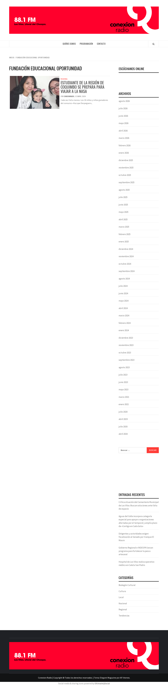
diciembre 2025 (126, 160)
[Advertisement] (139, 473)
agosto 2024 (124, 278)
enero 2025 (124, 241)
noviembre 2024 (126, 256)
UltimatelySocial (102, 683)
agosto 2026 (124, 101)
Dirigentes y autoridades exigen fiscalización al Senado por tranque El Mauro (136, 537)
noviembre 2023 (126, 345)
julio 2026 (123, 108)
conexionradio (69, 96)
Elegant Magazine (108, 677)
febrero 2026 (124, 145)
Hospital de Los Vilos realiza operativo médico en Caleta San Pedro (136, 563)
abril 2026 (123, 130)
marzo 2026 (124, 138)
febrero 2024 (124, 323)
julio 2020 (123, 411)
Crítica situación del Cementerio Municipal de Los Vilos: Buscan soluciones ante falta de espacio (139, 505)
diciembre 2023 (126, 337)
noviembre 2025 (126, 167)
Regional (64, 79)
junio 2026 (123, 115)
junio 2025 (123, 204)
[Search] (153, 44)
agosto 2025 (124, 189)
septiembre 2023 (126, 359)
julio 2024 (123, 286)
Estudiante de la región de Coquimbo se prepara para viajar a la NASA (82, 87)
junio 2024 (123, 293)
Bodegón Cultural (127, 585)
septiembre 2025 (126, 182)
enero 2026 (124, 152)
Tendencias (124, 615)
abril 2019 (123, 419)
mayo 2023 (123, 389)
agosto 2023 (124, 367)
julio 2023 (123, 374)
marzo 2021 (124, 397)
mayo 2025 (123, 212)
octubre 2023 (125, 352)
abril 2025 (123, 219)
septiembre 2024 (126, 271)
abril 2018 (123, 433)
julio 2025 (123, 197)
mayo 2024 (123, 300)
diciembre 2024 (126, 249)
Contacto (101, 43)
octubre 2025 (125, 175)
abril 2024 (123, 308)
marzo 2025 (124, 226)
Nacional (123, 603)
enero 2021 (124, 404)
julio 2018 (123, 426)
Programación (86, 43)
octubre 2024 (125, 263)
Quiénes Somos (69, 43)
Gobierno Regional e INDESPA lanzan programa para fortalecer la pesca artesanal (136, 551)
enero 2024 (124, 330)
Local (121, 597)
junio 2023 (123, 382)
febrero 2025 (124, 234)
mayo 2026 (123, 123)
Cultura (122, 591)
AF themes (125, 677)
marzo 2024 (124, 315)
